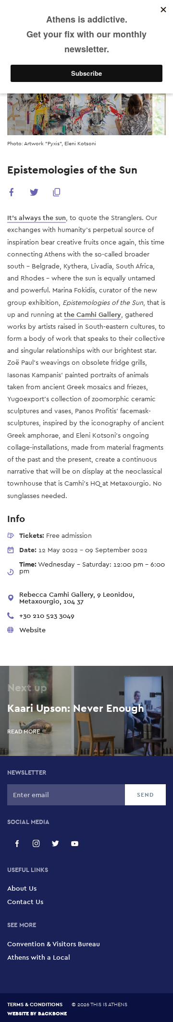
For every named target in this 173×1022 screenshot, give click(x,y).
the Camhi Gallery (92, 314)
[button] (11, 194)
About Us (22, 888)
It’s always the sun (36, 217)
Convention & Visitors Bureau (53, 944)
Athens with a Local (38, 957)
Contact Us (25, 901)
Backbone (52, 1013)
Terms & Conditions (34, 1004)
